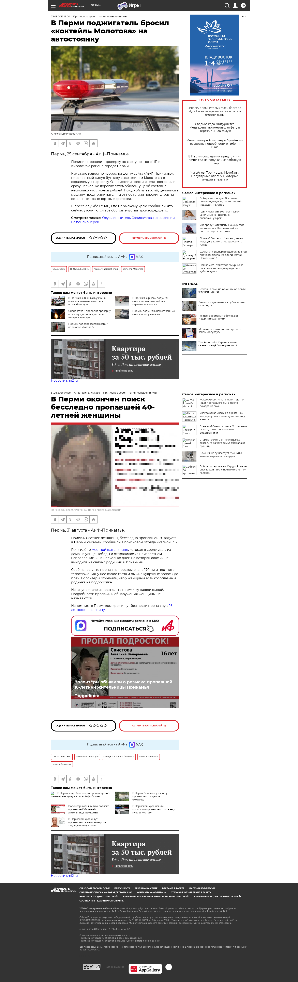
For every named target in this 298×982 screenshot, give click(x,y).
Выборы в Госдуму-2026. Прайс (98, 896)
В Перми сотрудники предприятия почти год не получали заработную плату (214, 160)
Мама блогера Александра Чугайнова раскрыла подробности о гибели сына (215, 144)
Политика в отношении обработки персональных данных (110, 938)
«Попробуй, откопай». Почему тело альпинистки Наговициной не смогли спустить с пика (222, 228)
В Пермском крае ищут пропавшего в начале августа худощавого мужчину (87, 822)
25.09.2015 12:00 (60, 16)
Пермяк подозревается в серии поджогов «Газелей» (88, 325)
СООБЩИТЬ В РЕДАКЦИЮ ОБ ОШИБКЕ (101, 900)
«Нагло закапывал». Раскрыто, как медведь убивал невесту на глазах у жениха (222, 416)
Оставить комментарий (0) (149, 238)
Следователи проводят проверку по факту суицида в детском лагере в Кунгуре (89, 314)
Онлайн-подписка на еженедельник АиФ (105, 892)
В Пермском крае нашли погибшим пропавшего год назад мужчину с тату (153, 809)
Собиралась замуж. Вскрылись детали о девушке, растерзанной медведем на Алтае (220, 201)
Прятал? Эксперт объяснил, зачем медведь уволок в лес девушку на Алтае (221, 241)
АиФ (80, 133)
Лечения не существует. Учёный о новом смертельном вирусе (221, 454)
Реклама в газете (173, 888)
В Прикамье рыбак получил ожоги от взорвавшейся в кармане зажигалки (150, 301)
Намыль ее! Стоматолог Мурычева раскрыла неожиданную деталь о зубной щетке (221, 268)
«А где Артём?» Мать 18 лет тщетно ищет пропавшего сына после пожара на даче (222, 403)
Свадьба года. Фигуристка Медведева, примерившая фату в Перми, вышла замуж (215, 127)
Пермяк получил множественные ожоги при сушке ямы (153, 312)
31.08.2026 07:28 (61, 392)
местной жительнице (110, 550)
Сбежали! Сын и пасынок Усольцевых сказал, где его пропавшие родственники (223, 429)
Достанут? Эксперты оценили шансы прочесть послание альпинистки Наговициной (223, 255)
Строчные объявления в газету (191, 892)
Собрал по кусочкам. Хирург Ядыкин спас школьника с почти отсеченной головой (223, 469)
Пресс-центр (122, 888)
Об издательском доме (94, 888)
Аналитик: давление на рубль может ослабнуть (221, 304)
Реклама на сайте (146, 888)
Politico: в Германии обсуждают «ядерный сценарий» (218, 317)
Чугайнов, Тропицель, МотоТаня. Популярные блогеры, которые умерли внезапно (215, 176)
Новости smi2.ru (64, 380)
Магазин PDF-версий (202, 888)
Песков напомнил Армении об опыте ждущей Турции (222, 290)
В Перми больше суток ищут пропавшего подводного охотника (150, 796)
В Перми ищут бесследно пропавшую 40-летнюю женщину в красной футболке (80, 795)
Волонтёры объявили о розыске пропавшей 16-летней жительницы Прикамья (123, 684)
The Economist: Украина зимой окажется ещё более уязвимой (217, 344)
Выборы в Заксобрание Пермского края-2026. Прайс (156, 896)
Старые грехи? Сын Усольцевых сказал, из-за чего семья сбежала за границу (222, 443)
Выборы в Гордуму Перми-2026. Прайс (218, 896)
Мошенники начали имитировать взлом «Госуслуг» (219, 330)
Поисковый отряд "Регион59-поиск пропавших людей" (86, 509)
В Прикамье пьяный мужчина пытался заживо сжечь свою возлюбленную (87, 301)
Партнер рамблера (114, 967)
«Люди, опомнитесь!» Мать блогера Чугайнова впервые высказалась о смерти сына (214, 111)
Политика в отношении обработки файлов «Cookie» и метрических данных (119, 941)
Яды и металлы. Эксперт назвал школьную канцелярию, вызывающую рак (220, 215)
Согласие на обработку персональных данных (104, 935)
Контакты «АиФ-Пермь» (151, 892)
